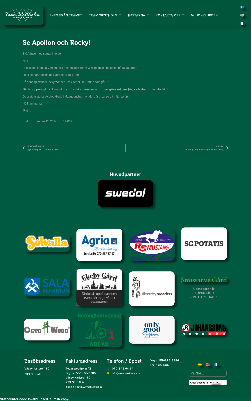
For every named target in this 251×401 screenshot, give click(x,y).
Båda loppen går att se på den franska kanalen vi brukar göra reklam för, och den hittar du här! (95, 89)
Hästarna (136, 15)
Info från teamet (66, 15)
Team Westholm (103, 15)
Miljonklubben (204, 15)
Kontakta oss (168, 15)
